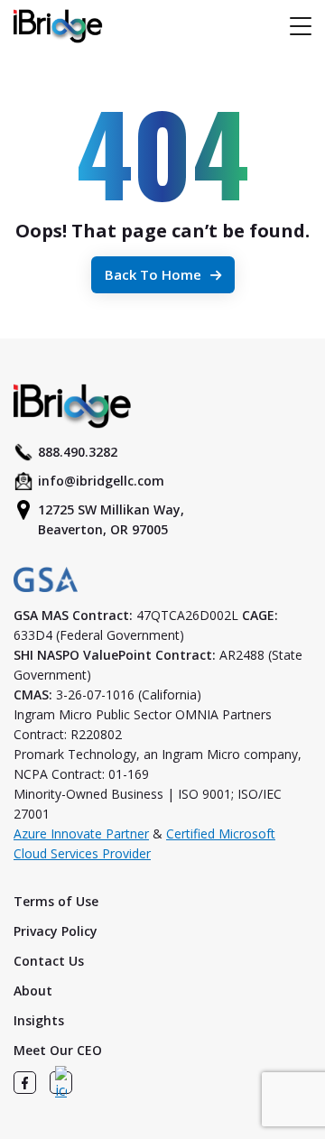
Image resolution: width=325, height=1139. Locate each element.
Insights (39, 1020)
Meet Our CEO (58, 1050)
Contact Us (49, 960)
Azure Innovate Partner (81, 833)
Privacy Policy (56, 931)
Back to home (153, 274)
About (33, 990)
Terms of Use (56, 901)
